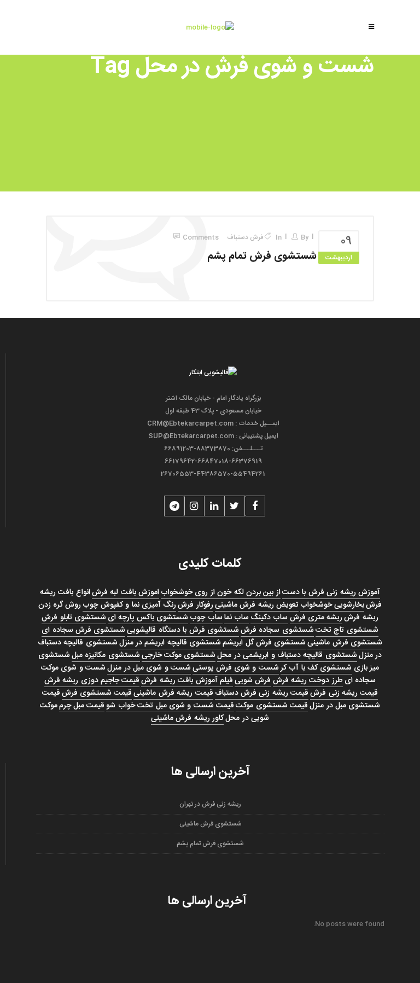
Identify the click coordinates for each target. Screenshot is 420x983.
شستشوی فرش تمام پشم (262, 256)
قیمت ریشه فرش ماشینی (173, 693)
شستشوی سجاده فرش (277, 630)
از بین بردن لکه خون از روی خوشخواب (221, 592)
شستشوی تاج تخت (347, 630)
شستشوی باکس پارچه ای (148, 617)
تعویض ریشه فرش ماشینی (257, 605)
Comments (201, 237)
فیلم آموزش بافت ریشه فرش (187, 680)
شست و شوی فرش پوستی (235, 667)
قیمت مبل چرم (82, 705)
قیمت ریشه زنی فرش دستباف (262, 693)
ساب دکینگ (269, 617)
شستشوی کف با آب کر (316, 667)
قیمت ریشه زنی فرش (344, 693)
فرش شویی (253, 680)
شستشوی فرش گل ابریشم (264, 642)
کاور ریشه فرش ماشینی (187, 718)
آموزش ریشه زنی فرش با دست (331, 592)
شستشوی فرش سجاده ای (83, 630)
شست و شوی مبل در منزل (149, 667)
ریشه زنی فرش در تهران (210, 804)
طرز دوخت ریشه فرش (308, 680)
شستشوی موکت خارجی (179, 655)
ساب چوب (206, 617)
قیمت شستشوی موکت (272, 705)
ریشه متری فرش (316, 617)
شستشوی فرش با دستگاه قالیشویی (183, 630)
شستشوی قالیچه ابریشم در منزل (170, 642)
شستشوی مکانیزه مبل (106, 655)
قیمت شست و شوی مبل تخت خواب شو (170, 705)
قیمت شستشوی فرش (97, 693)
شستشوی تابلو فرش (74, 617)
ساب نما (236, 617)
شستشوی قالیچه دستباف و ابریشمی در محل (287, 655)
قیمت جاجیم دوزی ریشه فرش (92, 680)
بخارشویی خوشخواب (332, 605)
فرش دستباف (245, 237)
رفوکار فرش (195, 605)
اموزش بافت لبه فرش (125, 592)
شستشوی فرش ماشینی (344, 642)
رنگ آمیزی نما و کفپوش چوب (129, 605)
